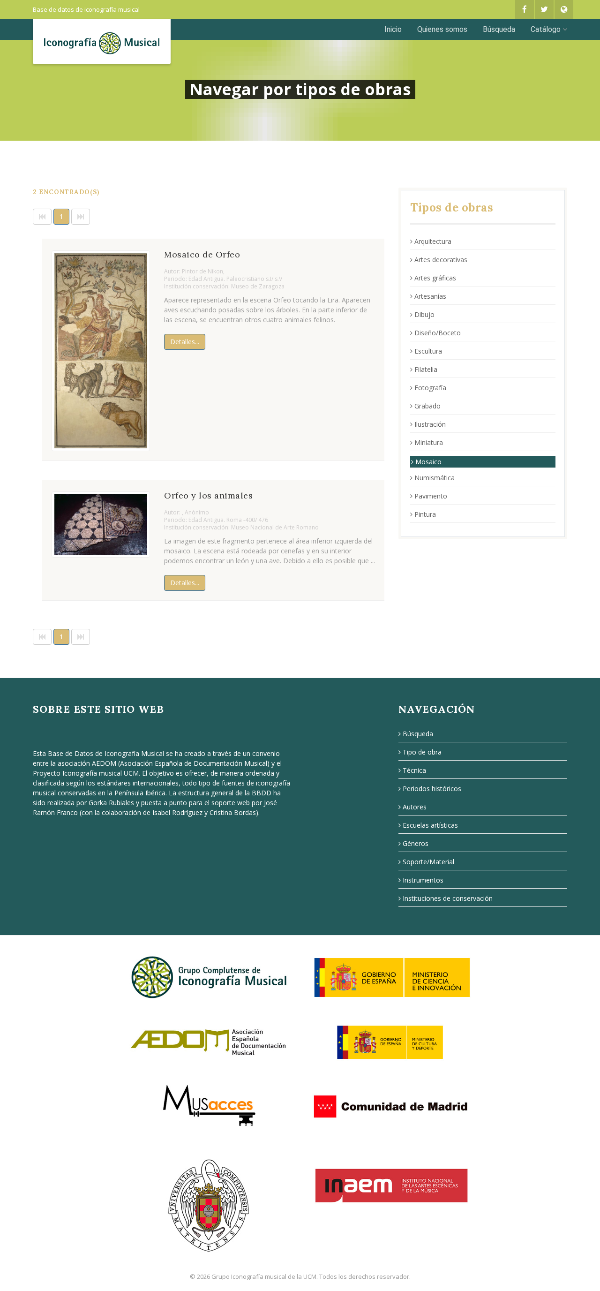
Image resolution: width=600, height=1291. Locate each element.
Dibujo (424, 314)
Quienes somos (442, 29)
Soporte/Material (428, 861)
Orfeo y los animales (208, 495)
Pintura (425, 514)
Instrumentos (423, 880)
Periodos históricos (432, 788)
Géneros (415, 843)
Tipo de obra (422, 751)
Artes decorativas (440, 259)
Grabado (427, 405)
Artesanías (430, 296)
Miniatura (428, 442)
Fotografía (430, 387)
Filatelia (425, 369)
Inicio (393, 29)
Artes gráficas (435, 277)
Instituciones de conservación (448, 898)
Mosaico (428, 461)
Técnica (414, 770)
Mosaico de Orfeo (202, 254)
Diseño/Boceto (437, 332)
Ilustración (430, 424)
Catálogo (546, 29)
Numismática (434, 477)
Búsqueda (499, 29)
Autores (415, 806)
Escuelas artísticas (430, 825)
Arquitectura (432, 241)
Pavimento (430, 495)
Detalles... (184, 341)
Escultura (428, 351)
